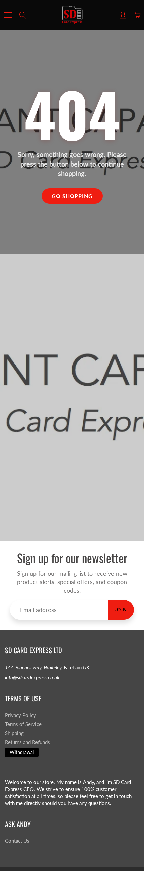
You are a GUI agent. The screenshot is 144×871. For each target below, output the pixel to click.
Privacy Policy (20, 715)
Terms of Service (23, 724)
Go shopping (72, 196)
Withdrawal (22, 752)
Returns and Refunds (27, 742)
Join (121, 609)
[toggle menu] (8, 15)
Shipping (14, 733)
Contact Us (17, 841)
